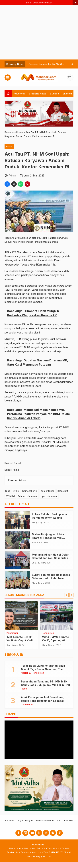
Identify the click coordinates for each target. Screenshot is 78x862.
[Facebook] (18, 833)
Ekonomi (67, 93)
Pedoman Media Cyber (48, 820)
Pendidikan (13, 633)
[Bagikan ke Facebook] (7, 184)
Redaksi (68, 820)
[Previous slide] (67, 595)
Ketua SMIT (64, 491)
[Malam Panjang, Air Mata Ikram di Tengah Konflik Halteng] (17, 540)
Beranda (9, 820)
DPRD (16, 491)
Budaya (54, 93)
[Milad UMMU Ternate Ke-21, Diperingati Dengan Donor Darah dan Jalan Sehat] (56, 615)
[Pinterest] (60, 833)
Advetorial (19, 93)
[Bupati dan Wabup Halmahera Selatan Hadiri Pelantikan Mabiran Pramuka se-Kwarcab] (17, 580)
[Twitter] (39, 833)
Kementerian (47, 491)
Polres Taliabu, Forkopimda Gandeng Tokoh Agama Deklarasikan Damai (49, 518)
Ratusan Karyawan (28, 496)
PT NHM (10, 496)
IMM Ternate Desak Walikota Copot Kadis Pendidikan (20, 640)
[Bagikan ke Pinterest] (27, 184)
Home (9, 146)
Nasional (25, 673)
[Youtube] (32, 833)
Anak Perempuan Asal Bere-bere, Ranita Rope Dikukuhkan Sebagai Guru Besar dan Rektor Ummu (42, 701)
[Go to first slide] (71, 595)
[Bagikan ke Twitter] (14, 184)
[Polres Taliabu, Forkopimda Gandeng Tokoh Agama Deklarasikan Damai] (17, 520)
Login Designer (25, 820)
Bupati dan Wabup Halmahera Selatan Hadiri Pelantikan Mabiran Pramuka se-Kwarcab (51, 578)
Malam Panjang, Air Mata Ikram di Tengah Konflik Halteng (48, 538)
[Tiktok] (46, 833)
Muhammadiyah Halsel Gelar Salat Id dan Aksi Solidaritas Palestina (50, 558)
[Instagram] (25, 833)
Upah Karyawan (49, 496)
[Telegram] (53, 833)
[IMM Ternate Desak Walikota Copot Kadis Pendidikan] (21, 615)
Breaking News (37, 93)
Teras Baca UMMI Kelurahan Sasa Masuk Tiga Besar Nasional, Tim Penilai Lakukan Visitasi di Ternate (43, 669)
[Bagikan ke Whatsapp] (20, 184)
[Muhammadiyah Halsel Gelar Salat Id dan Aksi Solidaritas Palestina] (17, 560)
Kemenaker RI (30, 491)
